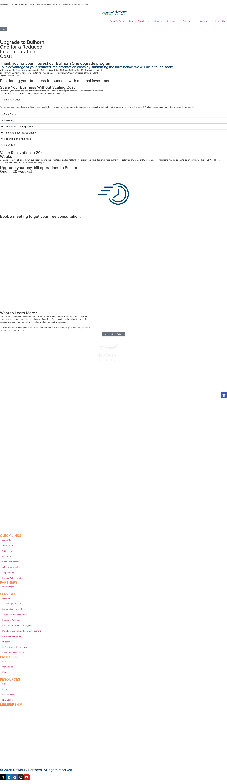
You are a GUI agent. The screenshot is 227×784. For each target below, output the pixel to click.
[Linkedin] (9, 777)
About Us (6, 540)
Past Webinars (8, 694)
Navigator (6, 598)
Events (5, 689)
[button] (224, 395)
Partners (171, 21)
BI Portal (6, 661)
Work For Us (7, 551)
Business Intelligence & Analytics (16, 625)
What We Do (115, 21)
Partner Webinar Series (12, 578)
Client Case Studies (11, 567)
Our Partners (8, 587)
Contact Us (219, 21)
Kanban (5, 672)
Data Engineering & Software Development (21, 631)
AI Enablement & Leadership (14, 647)
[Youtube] (27, 777)
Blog (4, 684)
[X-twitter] (3, 777)
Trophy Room (8, 572)
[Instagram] (21, 777)
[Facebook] (15, 777)
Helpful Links (8, 700)
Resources (202, 21)
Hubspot (6, 642)
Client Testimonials (10, 562)
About (156, 21)
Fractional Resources (11, 636)
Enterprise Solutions (11, 620)
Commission (7, 667)
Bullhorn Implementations (13, 609)
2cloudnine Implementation (14, 614)
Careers (186, 21)
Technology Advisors (11, 604)
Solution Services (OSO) (13, 652)
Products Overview (137, 21)
